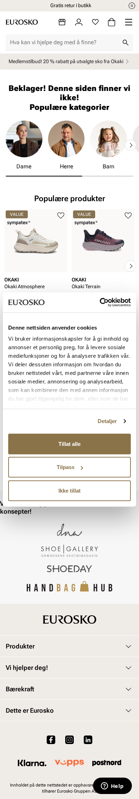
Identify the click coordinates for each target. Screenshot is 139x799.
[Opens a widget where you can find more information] (112, 786)
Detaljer (107, 421)
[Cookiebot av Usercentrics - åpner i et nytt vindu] (100, 302)
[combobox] (64, 42)
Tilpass (65, 467)
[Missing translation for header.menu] (129, 22)
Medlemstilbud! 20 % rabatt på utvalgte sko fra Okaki (66, 61)
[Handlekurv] (111, 22)
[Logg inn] (78, 22)
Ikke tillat (69, 490)
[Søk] (125, 42)
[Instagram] (69, 739)
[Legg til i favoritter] (61, 216)
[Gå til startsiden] (22, 22)
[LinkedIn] (88, 739)
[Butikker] (62, 22)
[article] (35, 259)
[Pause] (132, 5)
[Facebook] (51, 739)
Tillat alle (69, 444)
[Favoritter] (95, 22)
